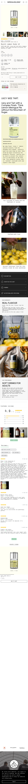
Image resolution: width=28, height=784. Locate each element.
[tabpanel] (14, 494)
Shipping (14, 68)
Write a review (14, 440)
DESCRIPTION (7, 276)
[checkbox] (4, 455)
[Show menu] (1, 2)
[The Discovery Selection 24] (5, 87)
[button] (13, 778)
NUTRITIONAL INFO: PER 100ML (11, 293)
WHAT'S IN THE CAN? (9, 281)
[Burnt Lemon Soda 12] (14, 561)
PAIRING (6, 287)
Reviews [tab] (4, 445)
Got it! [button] (14, 781)
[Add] (25, 88)
